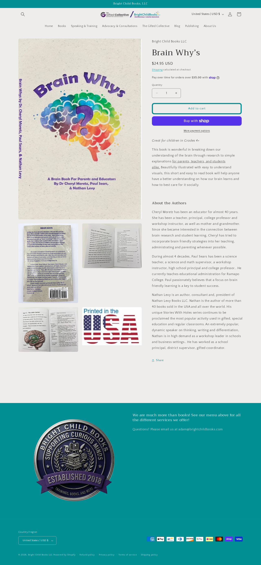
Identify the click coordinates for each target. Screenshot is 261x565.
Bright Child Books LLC (40, 555)
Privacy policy (107, 555)
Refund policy (87, 555)
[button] (22, 14)
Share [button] (160, 360)
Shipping (157, 69)
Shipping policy (149, 555)
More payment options (197, 130)
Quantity (157, 84)
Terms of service (127, 555)
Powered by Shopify (64, 555)
